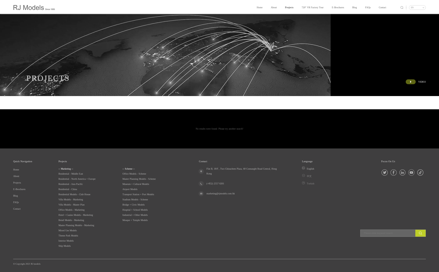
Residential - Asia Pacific (70, 184)
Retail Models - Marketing (71, 220)
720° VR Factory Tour (313, 7)
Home (260, 7)
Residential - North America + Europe (77, 179)
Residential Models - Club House (74, 194)
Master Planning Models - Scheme (139, 179)
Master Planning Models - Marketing (76, 225)
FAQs (368, 7)
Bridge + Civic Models (133, 204)
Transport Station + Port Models (138, 194)
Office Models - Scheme (134, 174)
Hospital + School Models (135, 210)
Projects (289, 7)
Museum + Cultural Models (135, 184)
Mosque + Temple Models (135, 220)
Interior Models (66, 241)
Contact (382, 7)
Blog (354, 7)
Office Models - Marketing (71, 210)
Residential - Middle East (70, 174)
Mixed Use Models (67, 230)
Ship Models (64, 246)
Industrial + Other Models (135, 215)
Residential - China (67, 189)
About (274, 7)
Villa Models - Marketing (70, 199)
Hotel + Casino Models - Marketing (75, 215)
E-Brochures (338, 7)
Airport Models (129, 189)
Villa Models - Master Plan (71, 204)
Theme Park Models (68, 235)
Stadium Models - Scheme (135, 199)
